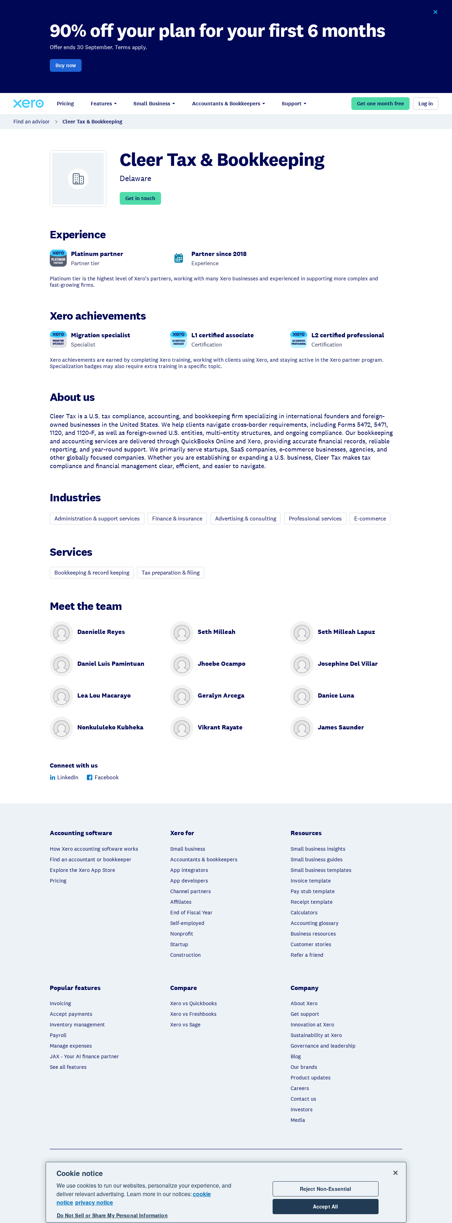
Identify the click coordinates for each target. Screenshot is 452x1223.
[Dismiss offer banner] (435, 12)
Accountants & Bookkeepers (226, 103)
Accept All (325, 1206)
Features (101, 103)
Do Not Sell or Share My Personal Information (112, 1215)
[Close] (395, 1173)
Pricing (65, 103)
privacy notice (94, 1202)
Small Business (151, 103)
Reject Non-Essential (325, 1188)
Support (292, 103)
